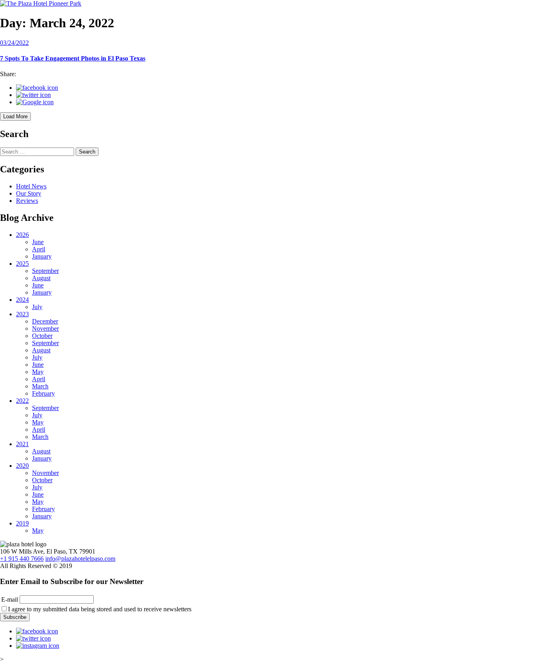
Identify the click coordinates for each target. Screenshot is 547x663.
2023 (22, 314)
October (42, 335)
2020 (22, 465)
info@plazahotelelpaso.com (80, 558)
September (45, 270)
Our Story (28, 193)
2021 (22, 444)
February (43, 393)
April (38, 249)
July (37, 306)
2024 (22, 299)
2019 (22, 523)
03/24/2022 (14, 42)
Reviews (27, 200)
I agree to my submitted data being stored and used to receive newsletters (99, 609)
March (40, 386)
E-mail (9, 599)
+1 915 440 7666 (22, 558)
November (45, 328)
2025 (22, 263)
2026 (22, 234)
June (38, 242)
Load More (15, 116)
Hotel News (31, 186)
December (45, 321)
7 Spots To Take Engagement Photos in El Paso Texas (72, 58)
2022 (22, 400)
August (41, 278)
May (38, 371)
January (42, 256)
